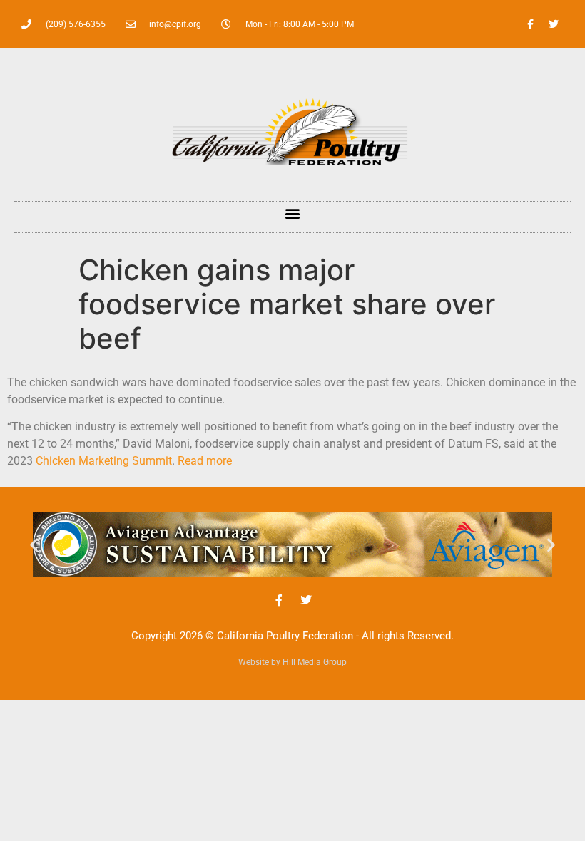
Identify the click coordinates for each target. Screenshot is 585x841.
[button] (293, 213)
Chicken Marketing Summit (104, 461)
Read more (205, 461)
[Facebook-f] (530, 24)
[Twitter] (554, 24)
